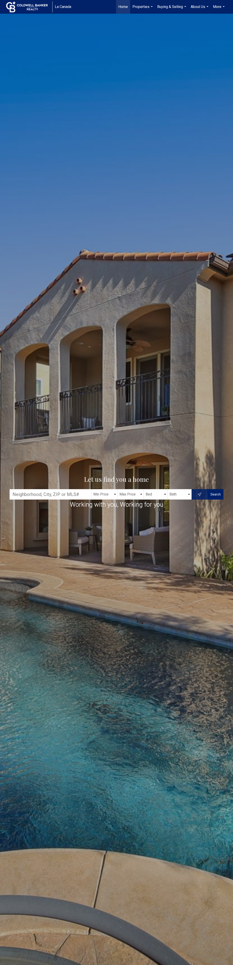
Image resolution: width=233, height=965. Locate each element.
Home (123, 7)
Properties (143, 9)
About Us (200, 9)
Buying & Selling (172, 9)
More (219, 9)
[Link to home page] (29, 7)
